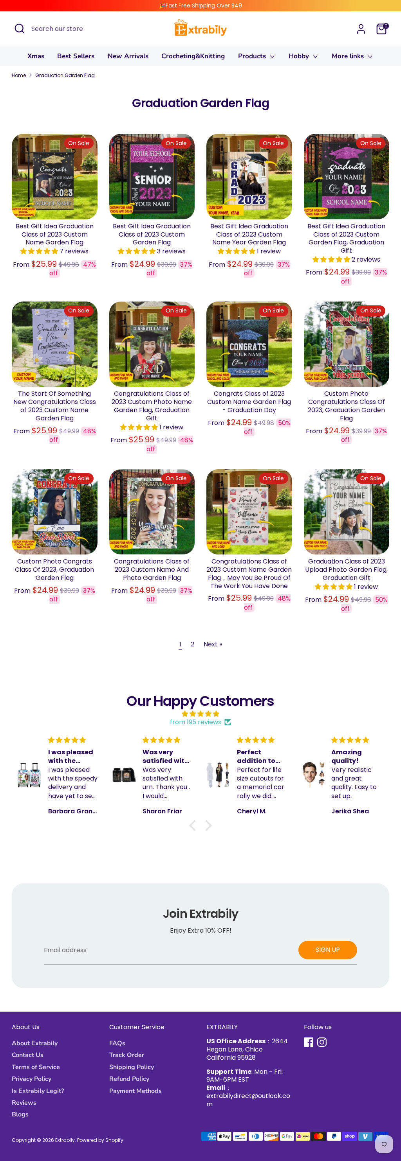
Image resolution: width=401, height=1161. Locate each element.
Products (253, 56)
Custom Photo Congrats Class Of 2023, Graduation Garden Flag (54, 569)
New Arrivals (128, 56)
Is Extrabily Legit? (38, 1091)
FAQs (117, 1043)
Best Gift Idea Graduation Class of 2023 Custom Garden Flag (152, 234)
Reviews (24, 1102)
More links (349, 56)
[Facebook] (308, 1042)
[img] (200, 714)
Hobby (300, 56)
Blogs (20, 1114)
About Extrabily (35, 1043)
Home (19, 75)
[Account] (361, 29)
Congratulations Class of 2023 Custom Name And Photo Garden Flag (152, 569)
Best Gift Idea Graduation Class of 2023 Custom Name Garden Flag (55, 234)
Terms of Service (36, 1067)
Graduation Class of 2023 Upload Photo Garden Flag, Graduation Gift (346, 569)
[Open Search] (19, 28)
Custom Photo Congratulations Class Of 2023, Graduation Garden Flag (346, 405)
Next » (213, 644)
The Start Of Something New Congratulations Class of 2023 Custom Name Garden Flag (54, 405)
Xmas (35, 56)
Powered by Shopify (100, 1140)
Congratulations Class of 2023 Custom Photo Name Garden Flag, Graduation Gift (152, 405)
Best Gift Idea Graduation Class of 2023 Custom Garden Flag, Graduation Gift (346, 238)
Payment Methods (135, 1091)
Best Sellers (75, 56)
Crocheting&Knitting (193, 56)
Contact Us (27, 1055)
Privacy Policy (31, 1079)
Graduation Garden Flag (65, 75)
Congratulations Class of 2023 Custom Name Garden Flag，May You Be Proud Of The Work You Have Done (249, 573)
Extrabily (65, 1140)
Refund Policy (129, 1079)
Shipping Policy (131, 1067)
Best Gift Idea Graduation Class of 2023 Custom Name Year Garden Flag (249, 234)
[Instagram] (322, 1042)
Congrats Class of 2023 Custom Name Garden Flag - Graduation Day (249, 402)
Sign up (328, 949)
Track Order (126, 1055)
